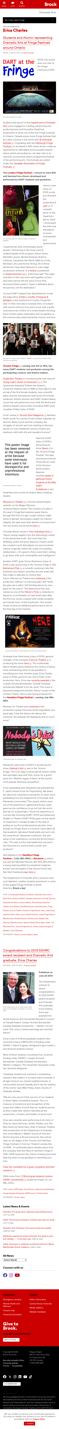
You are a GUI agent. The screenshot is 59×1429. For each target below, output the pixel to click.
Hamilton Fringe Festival (31, 910)
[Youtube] (17, 1275)
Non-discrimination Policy (13, 1360)
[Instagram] (11, 1275)
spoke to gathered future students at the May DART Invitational (46, 482)
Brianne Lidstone (19, 898)
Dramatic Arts (47, 12)
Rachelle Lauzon (16, 922)
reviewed (40, 578)
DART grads (18, 1189)
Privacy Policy (39, 1419)
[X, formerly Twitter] (10, 1377)
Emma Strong (36, 902)
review (33, 270)
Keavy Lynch (20, 914)
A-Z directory (10, 1384)
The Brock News (42, 1193)
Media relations (36, 1307)
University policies (10, 1363)
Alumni (16, 934)
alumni (49, 894)
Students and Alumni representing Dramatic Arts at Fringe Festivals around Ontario (27, 43)
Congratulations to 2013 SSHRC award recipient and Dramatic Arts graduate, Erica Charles (28, 955)
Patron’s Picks (32, 592)
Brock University (29, 53)
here (35, 525)
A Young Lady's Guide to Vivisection (21, 894)
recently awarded (40, 680)
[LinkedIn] (19, 1377)
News (36, 934)
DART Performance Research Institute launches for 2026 (28, 1220)
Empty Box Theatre (12, 378)
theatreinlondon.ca (15, 274)
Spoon (45, 448)
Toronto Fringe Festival (24, 926)
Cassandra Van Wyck (10, 902)
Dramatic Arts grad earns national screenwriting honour (28, 1212)
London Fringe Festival (47, 914)
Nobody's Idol (43, 918)
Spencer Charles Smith (31, 922)
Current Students (27, 934)
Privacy (6, 1366)
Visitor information (38, 1299)
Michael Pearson (20, 918)
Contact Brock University (41, 1303)
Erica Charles (14, 906)
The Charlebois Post (39, 531)
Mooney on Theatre (13, 501)
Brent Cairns (7, 898)
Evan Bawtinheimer (27, 906)
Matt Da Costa (8, 918)
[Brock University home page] (51, 4)
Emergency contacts (12, 1299)
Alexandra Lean (40, 894)
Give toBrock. (10, 1326)
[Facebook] (5, 1275)
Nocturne (6, 922)
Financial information (12, 1314)
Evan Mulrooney (41, 906)
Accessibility (17, 1366)
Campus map (9, 1310)
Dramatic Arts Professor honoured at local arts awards (27, 1228)
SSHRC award (30, 1193)
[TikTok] (30, 1377)
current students (25, 902)
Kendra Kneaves (32, 914)
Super (48, 922)
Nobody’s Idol (16, 768)
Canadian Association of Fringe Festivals (40, 898)
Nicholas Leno (33, 918)
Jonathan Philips (9, 914)
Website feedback (38, 1312)
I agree (29, 1423)
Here (26, 663)
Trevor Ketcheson (16, 930)
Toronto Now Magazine (31, 415)
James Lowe (50, 910)
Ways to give (10, 1340)
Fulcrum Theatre (37, 659)
